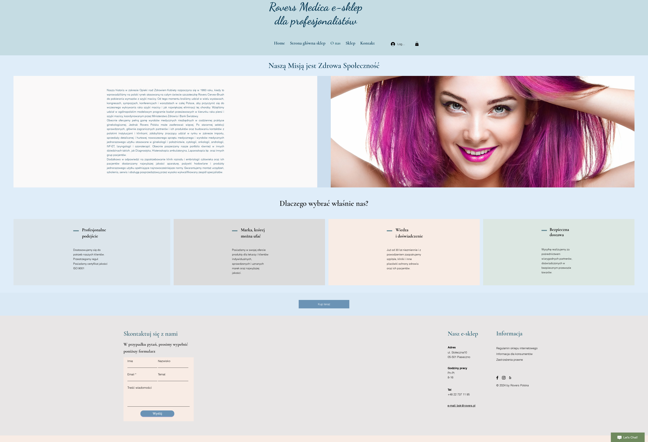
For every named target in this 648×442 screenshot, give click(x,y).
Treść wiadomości (139, 387)
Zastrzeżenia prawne (509, 359)
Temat (161, 374)
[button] (417, 44)
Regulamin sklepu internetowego (516, 348)
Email (130, 374)
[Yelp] (510, 377)
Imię (130, 361)
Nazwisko (164, 361)
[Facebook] (497, 377)
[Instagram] (503, 377)
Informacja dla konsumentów (514, 354)
